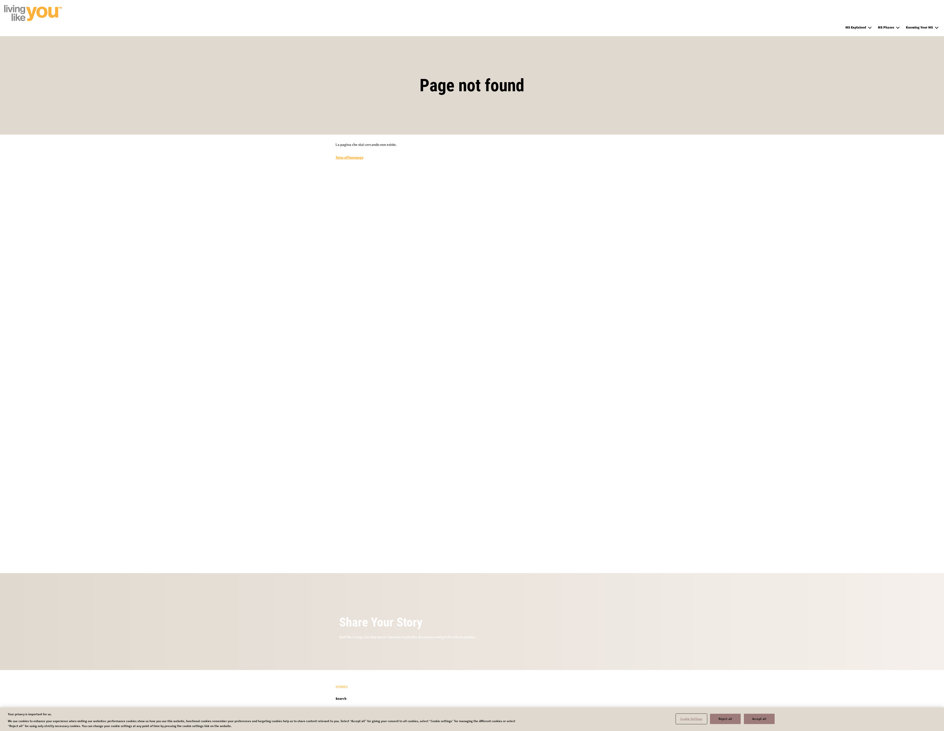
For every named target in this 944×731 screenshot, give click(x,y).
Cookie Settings (691, 719)
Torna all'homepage (349, 157)
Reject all (725, 719)
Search (341, 698)
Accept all (759, 719)
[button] (869, 27)
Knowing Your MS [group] (919, 27)
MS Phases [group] (886, 27)
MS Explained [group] (855, 27)
